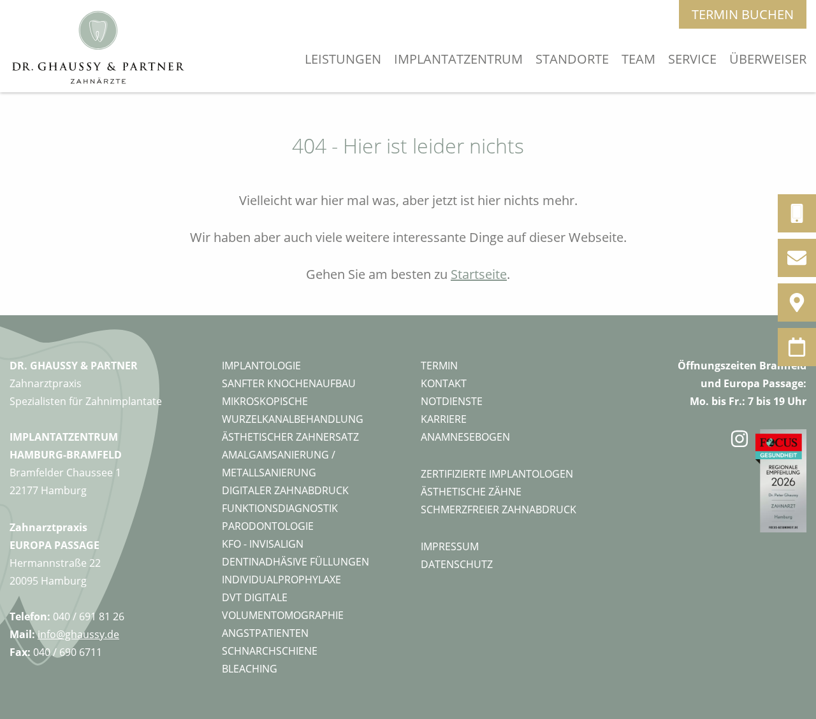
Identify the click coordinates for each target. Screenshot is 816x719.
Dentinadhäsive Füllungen (295, 562)
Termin (439, 366)
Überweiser (767, 59)
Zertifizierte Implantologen (497, 474)
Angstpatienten (265, 633)
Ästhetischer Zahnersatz (290, 437)
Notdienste (452, 401)
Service (692, 59)
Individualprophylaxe (281, 580)
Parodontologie (268, 526)
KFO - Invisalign (262, 544)
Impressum (450, 546)
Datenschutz (457, 564)
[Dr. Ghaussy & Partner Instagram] (739, 553)
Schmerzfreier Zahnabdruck (498, 509)
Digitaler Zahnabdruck (285, 490)
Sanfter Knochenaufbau (289, 383)
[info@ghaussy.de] (797, 258)
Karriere (444, 419)
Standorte (572, 59)
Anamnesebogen (465, 437)
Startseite (479, 274)
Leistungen (343, 59)
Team (638, 59)
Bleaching (249, 669)
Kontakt (444, 383)
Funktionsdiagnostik (280, 508)
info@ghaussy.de (78, 634)
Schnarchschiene (269, 651)
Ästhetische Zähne (471, 492)
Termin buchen (743, 14)
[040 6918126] (797, 213)
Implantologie (261, 366)
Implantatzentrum (458, 59)
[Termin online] (797, 347)
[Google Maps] (797, 302)
